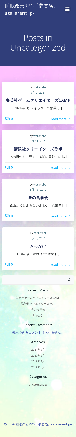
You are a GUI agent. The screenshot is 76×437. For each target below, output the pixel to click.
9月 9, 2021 (38, 92)
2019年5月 (38, 367)
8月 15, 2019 (38, 189)
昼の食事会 (38, 309)
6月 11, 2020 (38, 141)
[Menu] (67, 9)
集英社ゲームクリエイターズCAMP (38, 298)
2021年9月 (38, 350)
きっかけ (38, 315)
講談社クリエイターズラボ (38, 304)
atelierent (40, 233)
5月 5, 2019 (38, 238)
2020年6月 (38, 355)
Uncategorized (38, 384)
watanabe (39, 87)
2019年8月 (38, 361)
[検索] (69, 279)
